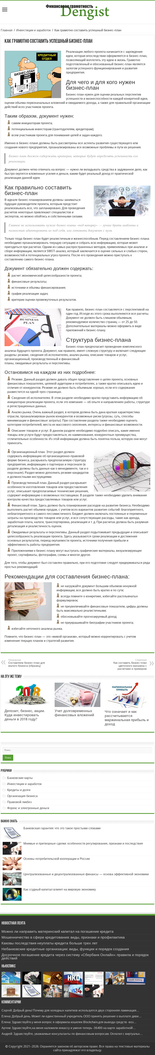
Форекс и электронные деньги (28, 808)
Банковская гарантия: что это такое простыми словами (62, 828)
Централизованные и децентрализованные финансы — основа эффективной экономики (86, 874)
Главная (6, 30)
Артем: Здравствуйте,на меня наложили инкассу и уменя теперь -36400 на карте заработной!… (69, 1028)
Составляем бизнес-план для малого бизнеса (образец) (26, 663)
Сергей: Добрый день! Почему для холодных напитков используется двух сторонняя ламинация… (70, 1010)
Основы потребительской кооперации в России (56, 859)
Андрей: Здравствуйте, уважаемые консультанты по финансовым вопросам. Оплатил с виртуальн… (72, 1034)
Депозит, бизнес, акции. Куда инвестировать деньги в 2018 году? (25, 715)
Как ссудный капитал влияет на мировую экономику (59, 889)
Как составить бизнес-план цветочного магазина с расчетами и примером (130, 664)
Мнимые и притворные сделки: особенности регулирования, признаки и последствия (83, 843)
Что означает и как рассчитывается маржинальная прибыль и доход (127, 718)
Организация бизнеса (22, 796)
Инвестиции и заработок (33, 30)
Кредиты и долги (18, 790)
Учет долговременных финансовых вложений (74, 713)
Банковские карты (20, 778)
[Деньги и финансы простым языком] (77, 11)
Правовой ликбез (19, 802)
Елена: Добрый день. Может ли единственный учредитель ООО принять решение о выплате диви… (72, 1016)
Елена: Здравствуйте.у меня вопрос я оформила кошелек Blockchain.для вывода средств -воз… (69, 1022)
